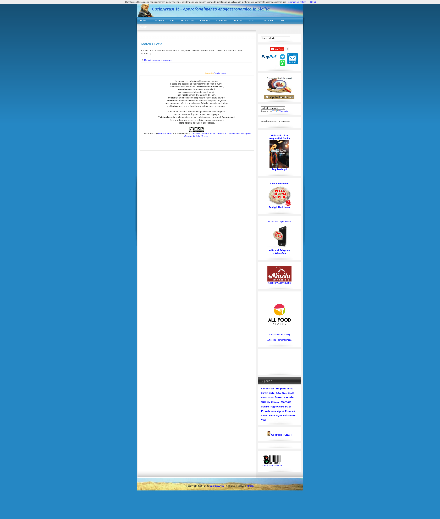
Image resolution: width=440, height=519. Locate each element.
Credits (251, 486)
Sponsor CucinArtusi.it (279, 282)
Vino (263, 419)
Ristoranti (290, 411)
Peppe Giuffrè (277, 407)
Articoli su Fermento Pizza (279, 340)
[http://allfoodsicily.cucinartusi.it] (279, 314)
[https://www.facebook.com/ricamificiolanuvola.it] (279, 273)
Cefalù (291, 393)
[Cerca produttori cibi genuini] (279, 92)
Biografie (281, 388)
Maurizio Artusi (165, 133)
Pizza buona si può (272, 411)
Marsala (286, 402)
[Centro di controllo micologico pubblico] (269, 435)
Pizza (288, 406)
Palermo (265, 407)
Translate (283, 111)
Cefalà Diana (281, 393)
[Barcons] (273, 459)
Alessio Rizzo (267, 389)
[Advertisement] (279, 362)
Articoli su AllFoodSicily (279, 334)
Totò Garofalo (289, 416)
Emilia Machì (267, 397)
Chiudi (313, 2)
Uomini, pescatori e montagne (158, 60)
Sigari (279, 415)
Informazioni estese (297, 2)
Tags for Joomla (220, 73)
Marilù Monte (273, 402)
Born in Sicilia (267, 393)
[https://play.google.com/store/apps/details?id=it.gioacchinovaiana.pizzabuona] (279, 236)
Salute (272, 415)
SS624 (264, 415)
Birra (290, 388)
